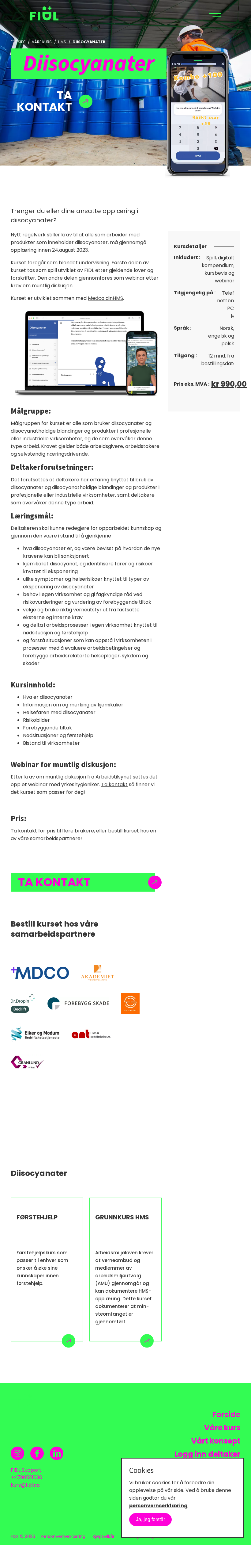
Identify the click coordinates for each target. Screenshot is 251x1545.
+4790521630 (26, 1477)
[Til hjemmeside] (49, 14)
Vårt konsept (215, 1441)
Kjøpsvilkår (103, 1536)
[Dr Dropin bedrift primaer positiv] (23, 1003)
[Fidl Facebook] (37, 1453)
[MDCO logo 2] (40, 972)
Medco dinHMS (105, 298)
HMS (62, 42)
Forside (18, 42)
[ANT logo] (91, 1034)
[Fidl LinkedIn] (56, 1453)
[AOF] (97, 972)
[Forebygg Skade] (78, 1003)
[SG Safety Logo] (130, 1003)
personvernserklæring (158, 1505)
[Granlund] (27, 1061)
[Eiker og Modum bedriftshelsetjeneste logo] (35, 1034)
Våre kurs (42, 42)
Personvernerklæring (63, 1536)
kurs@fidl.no (25, 1485)
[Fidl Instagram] (17, 1453)
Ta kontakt (114, 784)
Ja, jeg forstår (150, 1519)
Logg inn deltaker (207, 1454)
